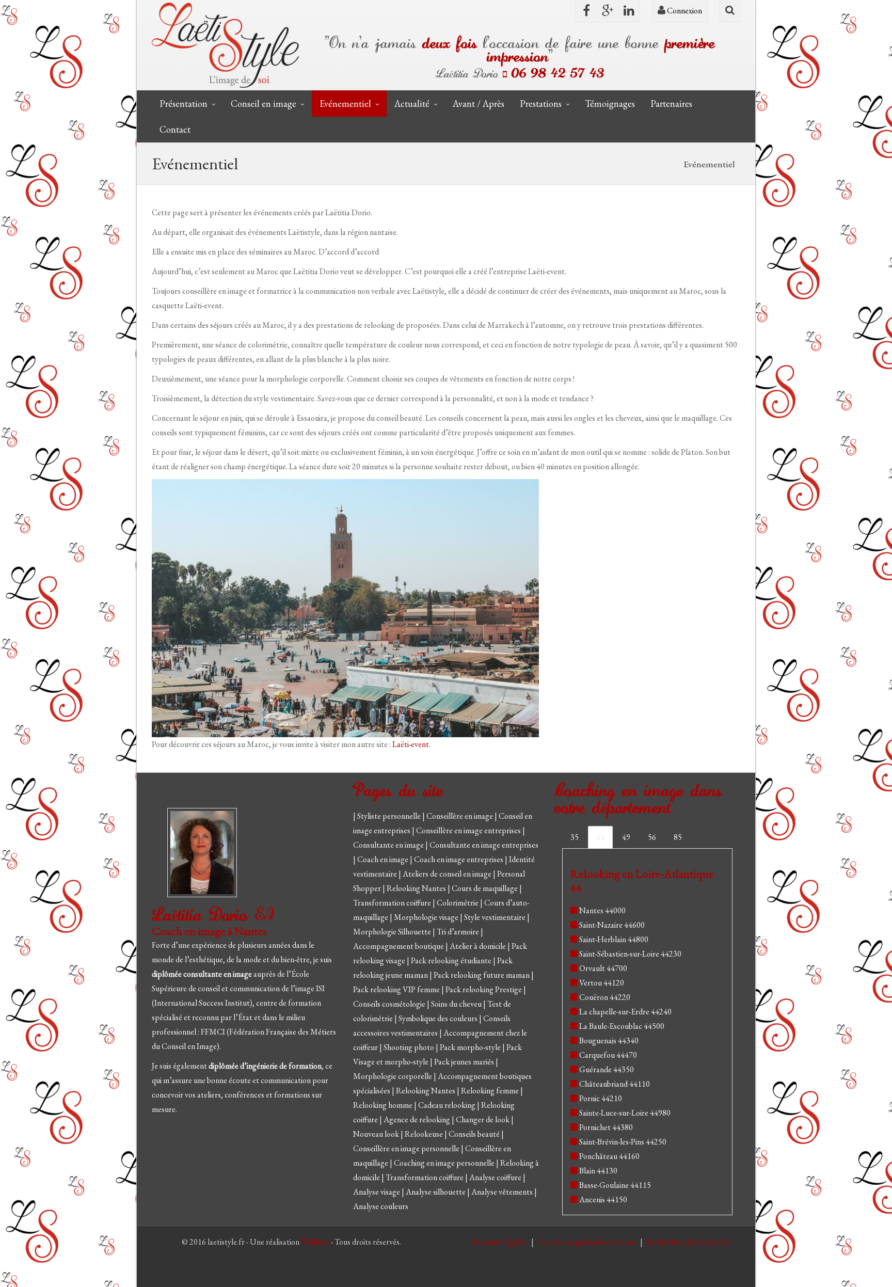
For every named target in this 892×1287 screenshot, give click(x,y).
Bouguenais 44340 (609, 1040)
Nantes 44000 (602, 910)
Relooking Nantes (417, 888)
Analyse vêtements (502, 1191)
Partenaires (671, 103)
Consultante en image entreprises (483, 844)
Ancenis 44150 (603, 1199)
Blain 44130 (598, 1170)
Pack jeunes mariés (465, 1061)
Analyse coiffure (496, 1177)
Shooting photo (410, 1047)
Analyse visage (377, 1191)
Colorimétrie (458, 902)
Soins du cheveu (457, 1003)
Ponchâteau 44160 (609, 1156)
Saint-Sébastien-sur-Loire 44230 (630, 953)
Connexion (683, 10)
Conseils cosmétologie (390, 1003)
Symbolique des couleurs (439, 1018)
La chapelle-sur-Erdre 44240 (625, 1011)
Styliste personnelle (389, 816)
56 (652, 837)
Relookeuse (424, 1134)
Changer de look (483, 1119)
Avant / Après (478, 103)
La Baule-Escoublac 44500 (621, 1026)
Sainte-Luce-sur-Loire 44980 (625, 1112)
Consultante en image (389, 844)
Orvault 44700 (603, 968)
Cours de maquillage (485, 888)
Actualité (411, 103)
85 (678, 837)
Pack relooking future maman (482, 975)
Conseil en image (263, 103)
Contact (175, 129)
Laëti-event (410, 744)
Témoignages (610, 103)
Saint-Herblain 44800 (613, 939)
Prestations (541, 103)
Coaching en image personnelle (445, 1162)
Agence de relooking (418, 1119)
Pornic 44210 (600, 1098)
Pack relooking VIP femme (397, 989)
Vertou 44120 (601, 982)
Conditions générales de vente (587, 1241)
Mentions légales (499, 1241)
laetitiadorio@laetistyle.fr (688, 1241)
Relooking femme (490, 1090)
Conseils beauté (475, 1134)
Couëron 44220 (604, 997)
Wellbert (316, 1241)
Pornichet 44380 (606, 1127)
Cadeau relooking (447, 1105)
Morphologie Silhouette (393, 931)
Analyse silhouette (436, 1191)
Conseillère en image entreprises (468, 830)
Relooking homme (383, 1105)
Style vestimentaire (495, 917)
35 (574, 837)
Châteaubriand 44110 (614, 1083)
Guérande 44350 (606, 1069)
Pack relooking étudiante (452, 960)
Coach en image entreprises (458, 859)
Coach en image (383, 859)
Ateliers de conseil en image (448, 873)
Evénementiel (345, 103)
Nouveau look (377, 1134)
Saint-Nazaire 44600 (612, 924)
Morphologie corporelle (393, 1076)
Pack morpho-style (471, 1047)
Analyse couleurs (380, 1206)
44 (600, 837)
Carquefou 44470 (608, 1055)
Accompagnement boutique (399, 946)
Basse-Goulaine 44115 (615, 1185)
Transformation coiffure (393, 902)
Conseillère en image (460, 816)
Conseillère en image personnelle (407, 1148)
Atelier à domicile (478, 946)
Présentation (184, 103)
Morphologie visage (427, 917)
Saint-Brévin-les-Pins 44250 (622, 1141)
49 (626, 837)
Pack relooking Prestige (484, 989)
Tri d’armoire (459, 931)
